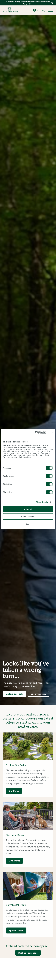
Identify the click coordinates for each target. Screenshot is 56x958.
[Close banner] (52, 433)
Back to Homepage (28, 953)
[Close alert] (52, 2)
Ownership (14, 860)
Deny (28, 524)
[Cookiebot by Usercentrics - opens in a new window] (35, 432)
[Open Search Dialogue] (43, 10)
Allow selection (28, 516)
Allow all (28, 509)
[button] (35, 10)
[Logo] (10, 9)
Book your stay (38, 694)
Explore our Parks (14, 694)
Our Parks (14, 791)
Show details (42, 502)
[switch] (49, 476)
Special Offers (16, 930)
